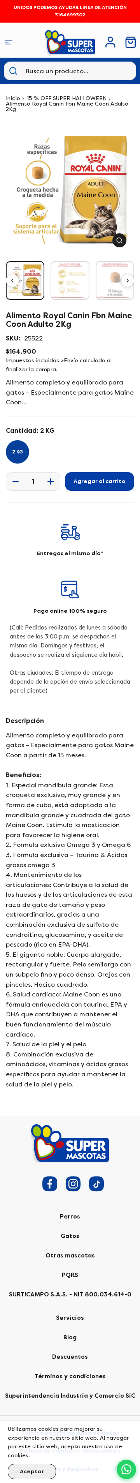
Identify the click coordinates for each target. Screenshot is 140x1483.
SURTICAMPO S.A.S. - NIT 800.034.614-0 (70, 1294)
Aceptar (32, 1471)
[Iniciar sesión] (110, 42)
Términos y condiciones (70, 1376)
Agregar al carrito (100, 481)
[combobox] (64, 71)
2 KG (17, 452)
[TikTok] (96, 1184)
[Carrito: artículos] (130, 42)
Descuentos (70, 1356)
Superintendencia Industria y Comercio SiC (70, 1395)
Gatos (70, 1236)
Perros (70, 1216)
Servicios (70, 1317)
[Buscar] (13, 71)
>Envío (69, 360)
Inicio (13, 98)
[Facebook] (50, 1184)
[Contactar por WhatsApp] (126, 1469)
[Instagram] (73, 1184)
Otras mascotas (70, 1255)
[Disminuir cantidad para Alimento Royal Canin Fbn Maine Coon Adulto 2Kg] (13, 481)
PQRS (70, 1274)
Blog (70, 1337)
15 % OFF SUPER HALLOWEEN (67, 98)
